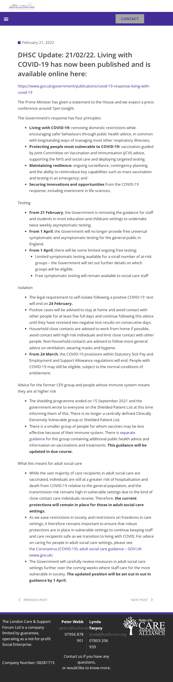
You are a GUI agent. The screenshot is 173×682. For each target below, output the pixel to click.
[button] (165, 6)
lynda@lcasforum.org (107, 634)
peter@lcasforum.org (78, 628)
